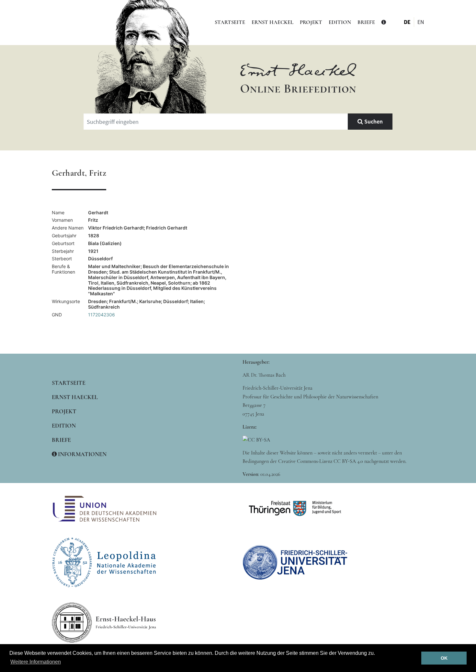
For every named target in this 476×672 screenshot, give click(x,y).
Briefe (366, 22)
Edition (340, 22)
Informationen (82, 454)
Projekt (311, 22)
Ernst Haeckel (272, 22)
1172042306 (101, 314)
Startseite (230, 22)
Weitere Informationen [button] (35, 662)
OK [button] (444, 658)
